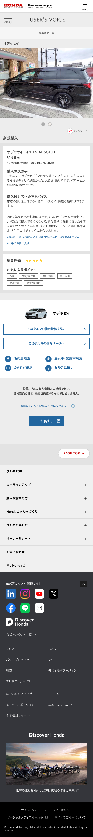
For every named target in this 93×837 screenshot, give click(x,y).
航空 (9, 670)
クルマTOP (14, 471)
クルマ (10, 649)
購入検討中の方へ (18, 498)
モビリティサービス (18, 681)
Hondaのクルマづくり (22, 511)
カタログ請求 (23, 367)
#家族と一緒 (14, 237)
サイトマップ (29, 810)
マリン (52, 659)
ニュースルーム (58, 704)
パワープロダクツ (17, 659)
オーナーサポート (18, 538)
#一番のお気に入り (18, 243)
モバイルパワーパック (62, 670)
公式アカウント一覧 (19, 634)
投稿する (46, 421)
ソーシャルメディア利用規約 (25, 817)
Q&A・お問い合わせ (19, 694)
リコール (53, 694)
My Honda (14, 565)
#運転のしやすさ (69, 237)
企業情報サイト (16, 715)
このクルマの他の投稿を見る (46, 329)
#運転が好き (30, 237)
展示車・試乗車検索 (68, 358)
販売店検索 (22, 358)
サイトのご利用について (70, 817)
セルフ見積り (63, 367)
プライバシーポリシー (58, 810)
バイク (52, 649)
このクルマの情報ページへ (46, 343)
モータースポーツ (17, 704)
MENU (85, 9)
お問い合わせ (15, 552)
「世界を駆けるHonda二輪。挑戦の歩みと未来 (44, 790)
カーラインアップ (18, 484)
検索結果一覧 (46, 33)
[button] (43, 124)
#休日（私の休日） (49, 237)
